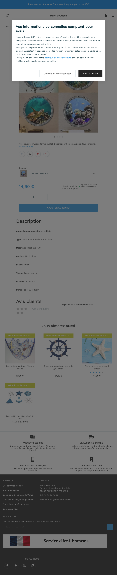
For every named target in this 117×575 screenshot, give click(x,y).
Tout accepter (90, 73)
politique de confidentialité (58, 58)
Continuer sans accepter (57, 73)
